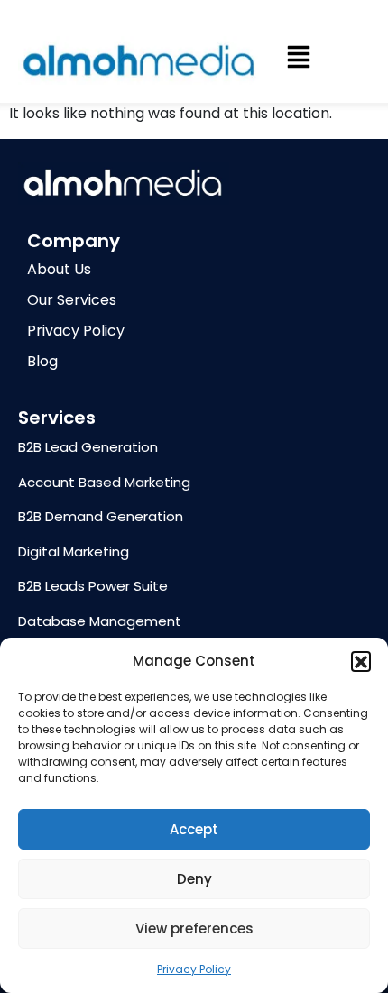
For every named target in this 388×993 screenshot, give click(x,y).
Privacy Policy (194, 969)
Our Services (71, 300)
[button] (361, 661)
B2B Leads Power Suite (93, 585)
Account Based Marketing (104, 482)
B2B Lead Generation (88, 446)
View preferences (194, 928)
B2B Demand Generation (100, 516)
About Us (59, 269)
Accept (194, 829)
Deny (194, 878)
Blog (42, 361)
